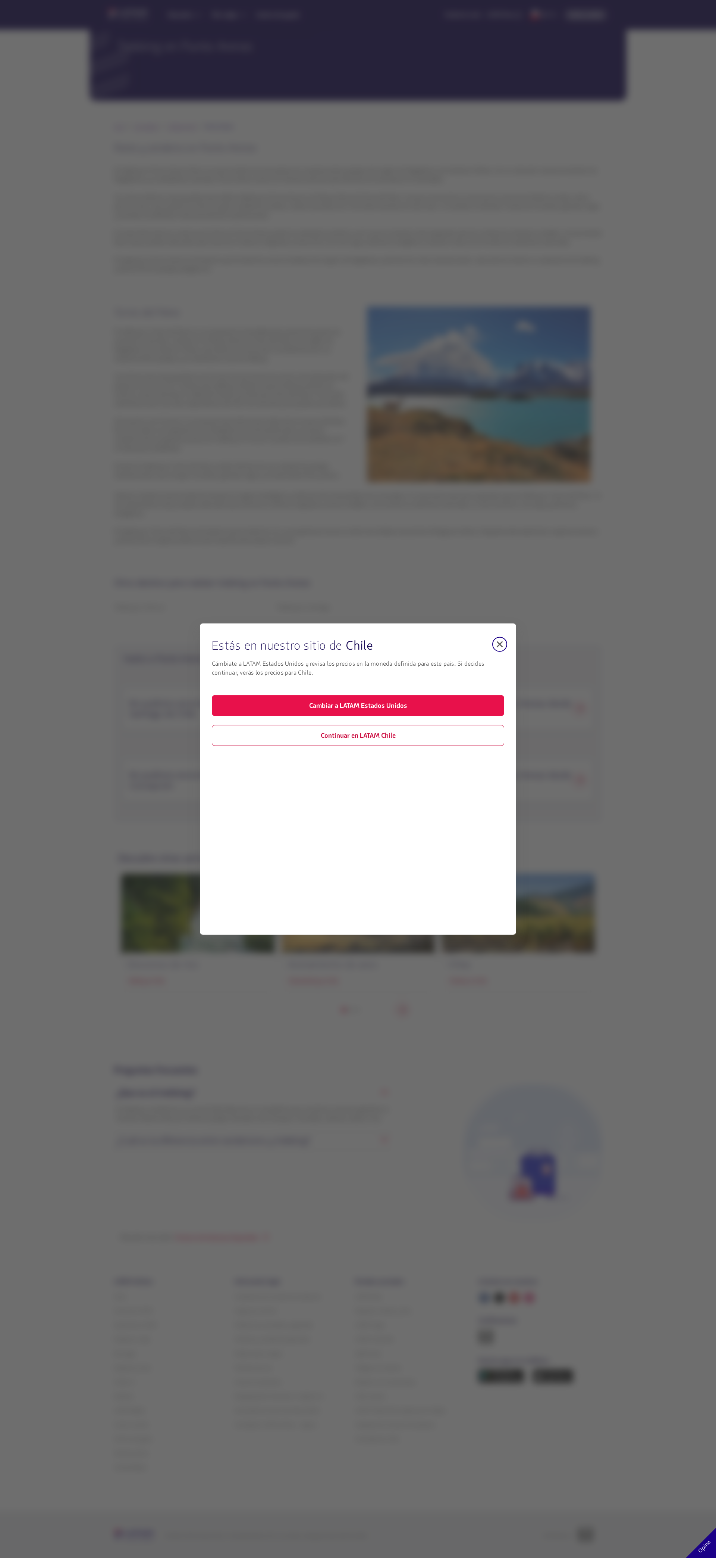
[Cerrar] (500, 644)
